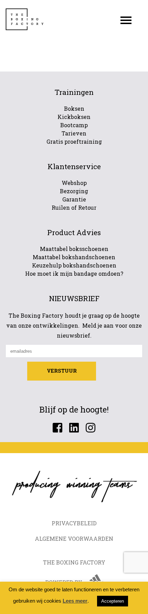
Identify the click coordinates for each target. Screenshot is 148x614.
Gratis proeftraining (74, 141)
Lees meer (75, 601)
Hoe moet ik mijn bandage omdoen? (74, 273)
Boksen (74, 108)
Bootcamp (74, 125)
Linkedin (74, 428)
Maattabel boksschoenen (74, 248)
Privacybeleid (74, 523)
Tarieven (74, 133)
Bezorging (74, 191)
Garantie (74, 199)
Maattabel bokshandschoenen (74, 257)
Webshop (74, 182)
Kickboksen (74, 116)
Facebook (57, 428)
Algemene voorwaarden (74, 538)
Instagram (90, 428)
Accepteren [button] (112, 601)
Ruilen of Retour (74, 207)
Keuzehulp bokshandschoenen (74, 265)
